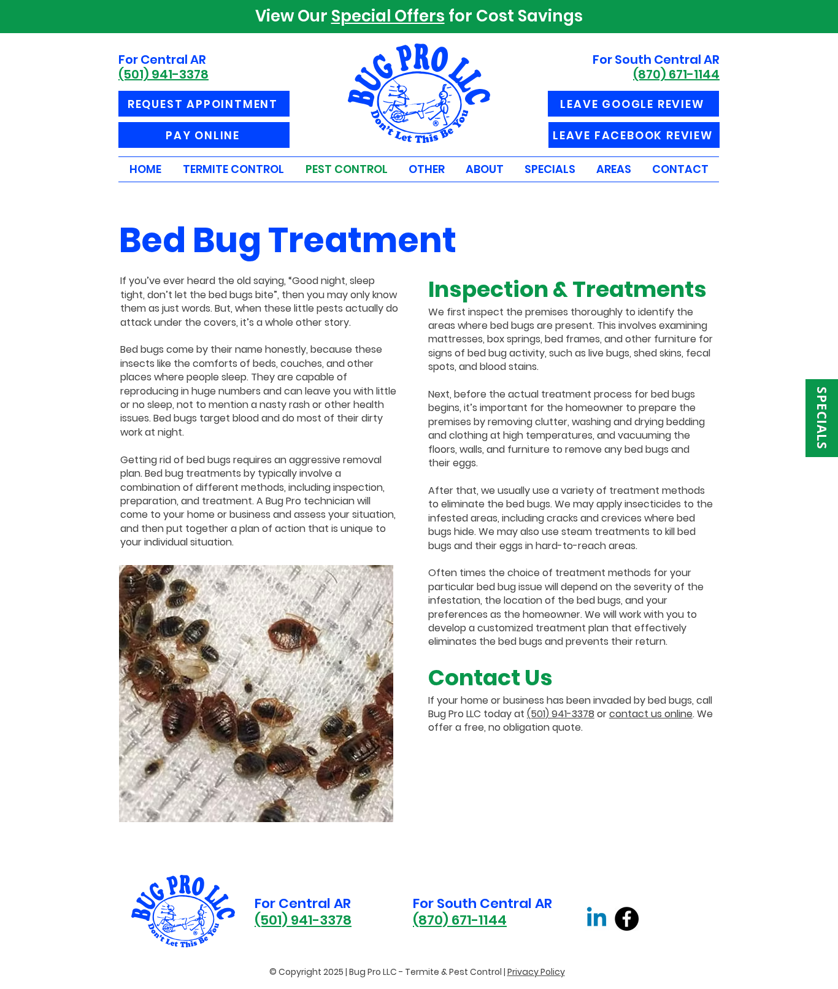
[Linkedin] (597, 919)
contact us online (651, 714)
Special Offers (388, 16)
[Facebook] (627, 919)
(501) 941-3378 (560, 714)
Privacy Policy (536, 972)
